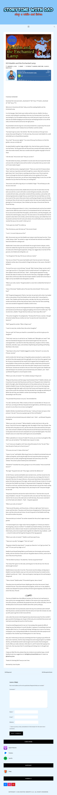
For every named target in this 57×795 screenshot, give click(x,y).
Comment (12, 689)
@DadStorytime (10, 656)
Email (11, 717)
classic (46, 66)
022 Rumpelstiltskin (47, 672)
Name (11, 712)
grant (21, 66)
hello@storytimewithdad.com (33, 654)
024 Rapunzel (8, 672)
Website (12, 722)
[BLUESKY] (5, 784)
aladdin (35, 66)
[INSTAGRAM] (9, 784)
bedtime (40, 66)
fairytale (9, 68)
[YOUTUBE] (13, 784)
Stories (28, 66)
